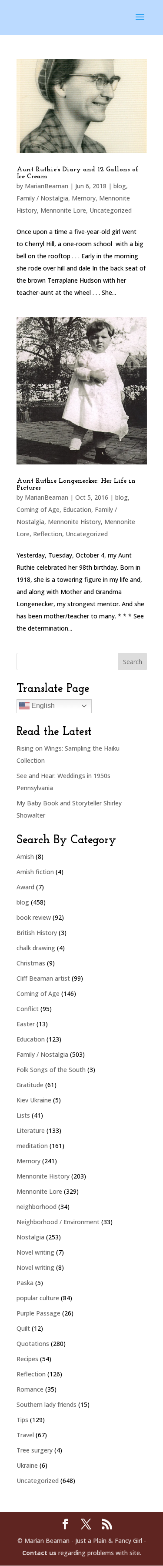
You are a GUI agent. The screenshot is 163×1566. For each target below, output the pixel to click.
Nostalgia (30, 1237)
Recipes (27, 1359)
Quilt (23, 1328)
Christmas (31, 963)
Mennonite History (74, 522)
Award (25, 887)
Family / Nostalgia (42, 198)
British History (37, 932)
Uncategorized (111, 210)
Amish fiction (35, 872)
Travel (25, 1435)
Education (77, 509)
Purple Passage (38, 1313)
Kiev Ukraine (34, 1100)
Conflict (28, 1009)
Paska (25, 1283)
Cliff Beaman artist (43, 978)
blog (119, 186)
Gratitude (30, 1085)
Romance (30, 1389)
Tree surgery (35, 1450)
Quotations (33, 1343)
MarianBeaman (46, 186)
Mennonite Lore (63, 210)
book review (34, 917)
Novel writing (35, 1252)
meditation (32, 1146)
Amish (25, 856)
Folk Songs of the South (51, 1069)
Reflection (47, 534)
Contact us (39, 1553)
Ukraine (27, 1465)
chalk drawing (36, 948)
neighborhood (37, 1206)
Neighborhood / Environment (58, 1222)
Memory (84, 198)
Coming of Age (38, 509)
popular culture (38, 1298)
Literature (31, 1130)
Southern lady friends (47, 1404)
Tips (22, 1420)
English (42, 705)
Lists (23, 1115)
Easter (26, 1024)
